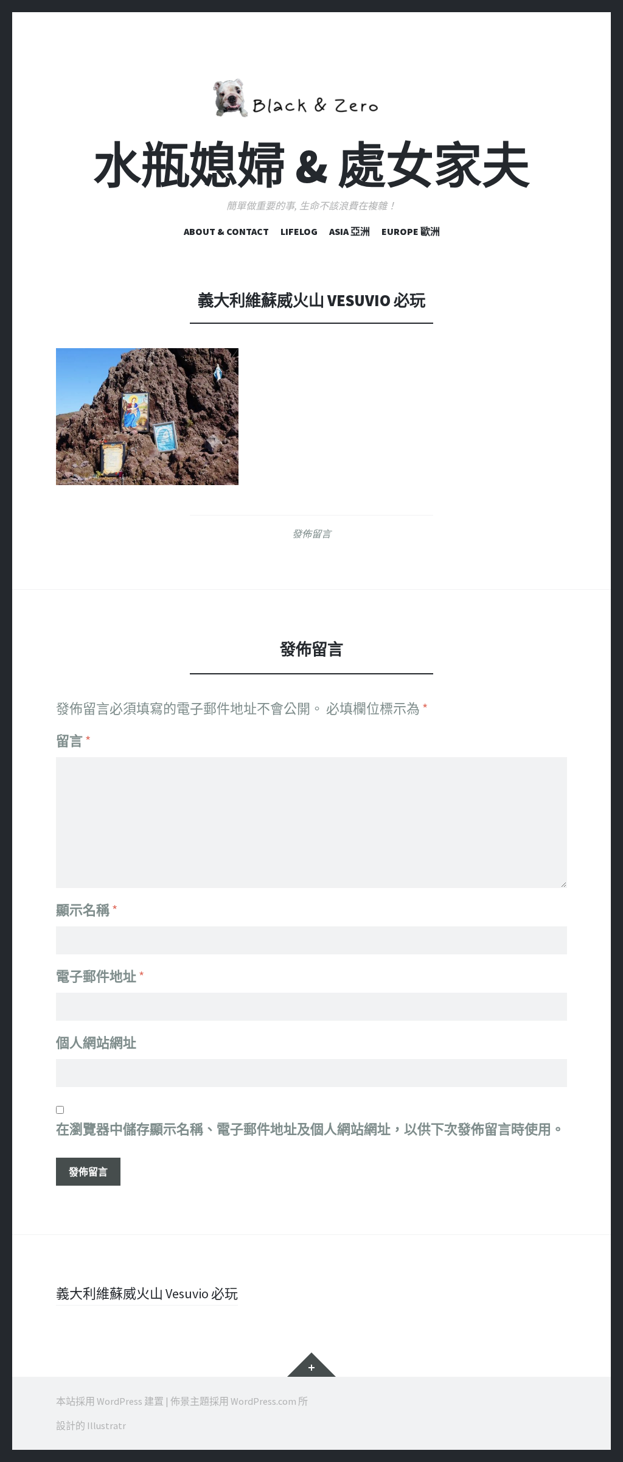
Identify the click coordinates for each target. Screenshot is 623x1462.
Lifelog (299, 231)
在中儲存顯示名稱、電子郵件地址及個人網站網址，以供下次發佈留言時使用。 (310, 1129)
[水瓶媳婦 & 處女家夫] (311, 95)
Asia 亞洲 (349, 231)
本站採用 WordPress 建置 (110, 1401)
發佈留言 (311, 533)
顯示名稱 (86, 909)
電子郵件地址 (100, 976)
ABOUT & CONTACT (226, 231)
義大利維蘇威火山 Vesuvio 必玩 (147, 1293)
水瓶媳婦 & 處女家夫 (311, 165)
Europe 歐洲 (410, 231)
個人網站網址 (96, 1042)
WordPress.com (263, 1401)
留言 (73, 740)
